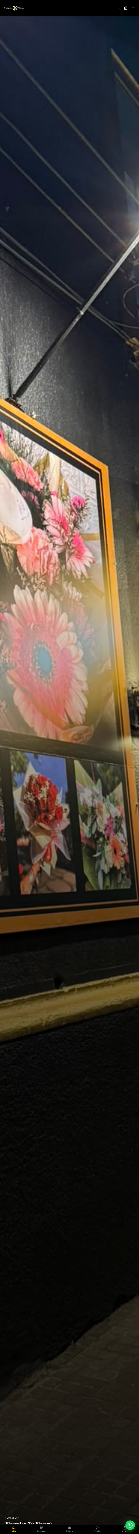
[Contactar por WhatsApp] (130, 1525)
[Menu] (133, 8)
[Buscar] (119, 8)
